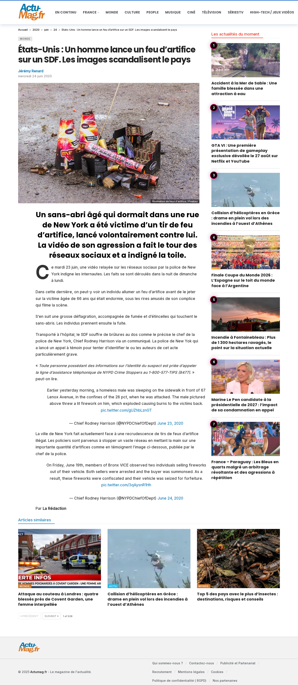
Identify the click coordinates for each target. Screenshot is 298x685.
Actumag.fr (38, 672)
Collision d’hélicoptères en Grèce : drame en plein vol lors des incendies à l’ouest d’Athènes (245, 218)
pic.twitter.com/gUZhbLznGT (126, 410)
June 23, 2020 (170, 423)
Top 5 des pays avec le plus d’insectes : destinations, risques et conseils (237, 596)
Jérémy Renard (30, 71)
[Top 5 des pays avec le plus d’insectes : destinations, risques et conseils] (238, 558)
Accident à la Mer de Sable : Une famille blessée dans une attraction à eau (244, 88)
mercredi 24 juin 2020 (35, 76)
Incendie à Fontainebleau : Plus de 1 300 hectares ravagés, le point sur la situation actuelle (243, 343)
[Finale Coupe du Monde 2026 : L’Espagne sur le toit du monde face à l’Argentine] (245, 252)
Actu (113, 586)
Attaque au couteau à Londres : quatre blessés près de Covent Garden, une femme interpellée (58, 599)
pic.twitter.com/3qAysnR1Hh (126, 485)
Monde (25, 38)
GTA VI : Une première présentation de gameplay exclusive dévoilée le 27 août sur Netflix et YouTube (244, 153)
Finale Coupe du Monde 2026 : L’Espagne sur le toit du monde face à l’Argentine (243, 280)
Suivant (51, 616)
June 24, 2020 (170, 498)
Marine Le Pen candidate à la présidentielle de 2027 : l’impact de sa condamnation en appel (244, 405)
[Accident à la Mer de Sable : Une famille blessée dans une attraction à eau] (245, 60)
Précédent (30, 616)
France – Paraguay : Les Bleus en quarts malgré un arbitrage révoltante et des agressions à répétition (245, 469)
